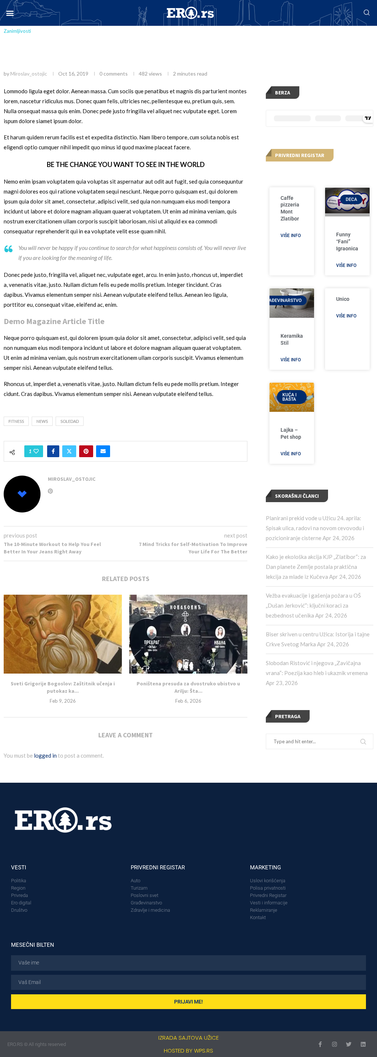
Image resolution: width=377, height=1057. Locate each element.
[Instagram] (334, 1044)
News (42, 421)
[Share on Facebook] (53, 451)
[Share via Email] (103, 451)
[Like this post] (36, 451)
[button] (10, 13)
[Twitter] (349, 1044)
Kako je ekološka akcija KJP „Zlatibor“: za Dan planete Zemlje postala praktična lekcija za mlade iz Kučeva (316, 566)
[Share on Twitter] (69, 451)
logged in (45, 755)
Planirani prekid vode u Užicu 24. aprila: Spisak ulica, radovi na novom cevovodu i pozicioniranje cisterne (315, 528)
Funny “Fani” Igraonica (347, 241)
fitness (16, 421)
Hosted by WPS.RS (188, 1050)
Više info (291, 235)
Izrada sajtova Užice (188, 1038)
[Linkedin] (363, 1044)
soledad (69, 421)
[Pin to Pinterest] (86, 451)
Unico (342, 299)
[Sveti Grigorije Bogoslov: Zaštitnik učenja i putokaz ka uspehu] (63, 634)
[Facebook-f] (320, 1044)
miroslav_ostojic (28, 73)
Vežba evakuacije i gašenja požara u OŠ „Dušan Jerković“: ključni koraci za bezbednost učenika (313, 605)
